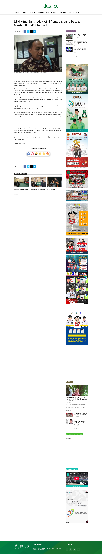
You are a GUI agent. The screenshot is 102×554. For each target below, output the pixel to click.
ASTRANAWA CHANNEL (71, 469)
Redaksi (29, 0)
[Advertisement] (38, 77)
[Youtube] (87, 1)
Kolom (77, 12)
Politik (25, 12)
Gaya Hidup (63, 12)
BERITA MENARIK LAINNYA (20, 173)
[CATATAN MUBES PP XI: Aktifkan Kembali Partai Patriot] (54, 182)
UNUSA (47, 12)
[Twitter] (85, 1)
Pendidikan (54, 12)
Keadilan (32, 12)
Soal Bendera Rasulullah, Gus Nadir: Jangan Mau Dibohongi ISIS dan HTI (80, 42)
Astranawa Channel (35, 0)
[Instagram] (82, 1)
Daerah (15, 186)
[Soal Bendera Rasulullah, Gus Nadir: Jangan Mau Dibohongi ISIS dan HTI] (69, 42)
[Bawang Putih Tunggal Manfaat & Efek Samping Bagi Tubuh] (69, 415)
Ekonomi (40, 12)
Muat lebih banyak (76, 56)
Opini (67, 394)
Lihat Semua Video (77, 486)
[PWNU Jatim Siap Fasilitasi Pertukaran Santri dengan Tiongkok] (38, 182)
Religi (70, 12)
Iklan (25, 0)
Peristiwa (17, 12)
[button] (86, 12)
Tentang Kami (42, 0)
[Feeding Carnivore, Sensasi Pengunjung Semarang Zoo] (69, 36)
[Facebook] (80, 1)
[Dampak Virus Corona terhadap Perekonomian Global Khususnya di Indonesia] (77, 390)
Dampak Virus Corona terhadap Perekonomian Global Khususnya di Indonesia (76, 399)
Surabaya (32, 186)
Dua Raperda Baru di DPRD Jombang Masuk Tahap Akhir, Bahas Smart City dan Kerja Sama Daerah (21, 189)
